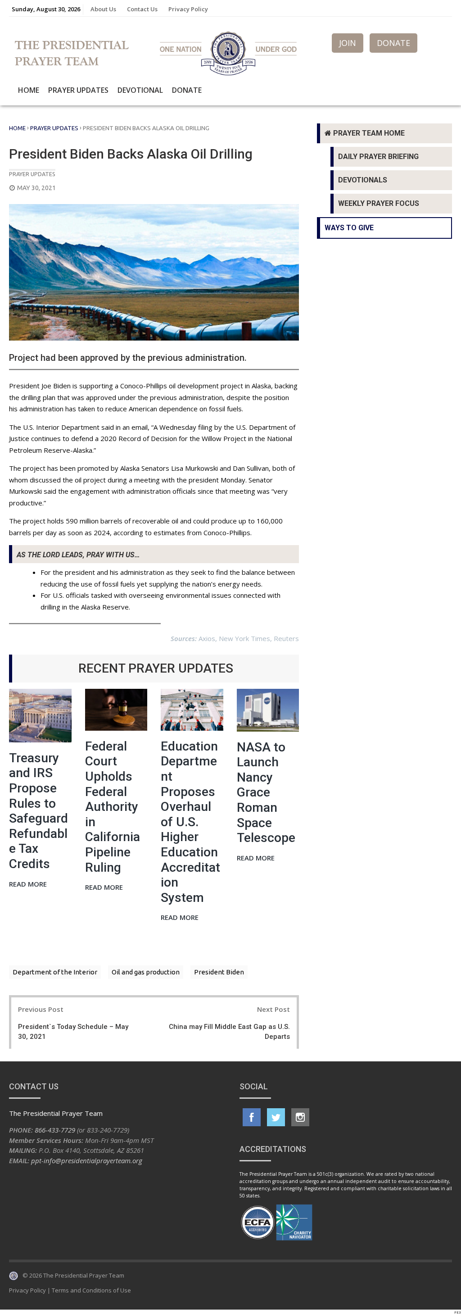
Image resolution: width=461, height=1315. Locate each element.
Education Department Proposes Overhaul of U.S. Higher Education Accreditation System (190, 822)
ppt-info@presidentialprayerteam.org (86, 1160)
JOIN (347, 42)
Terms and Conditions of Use (91, 1290)
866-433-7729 (55, 1129)
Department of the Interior (55, 972)
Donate (187, 90)
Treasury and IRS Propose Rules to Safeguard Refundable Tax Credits (38, 811)
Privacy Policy (188, 9)
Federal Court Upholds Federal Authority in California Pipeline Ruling (112, 807)
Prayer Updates (78, 90)
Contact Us (142, 9)
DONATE (393, 42)
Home (28, 90)
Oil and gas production (146, 972)
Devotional (140, 90)
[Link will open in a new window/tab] (252, 1117)
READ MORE (28, 884)
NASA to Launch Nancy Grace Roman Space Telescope (266, 793)
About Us (103, 9)
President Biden (219, 972)
